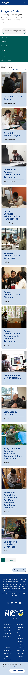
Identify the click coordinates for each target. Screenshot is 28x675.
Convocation (7, 636)
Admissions (7, 627)
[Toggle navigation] (24, 3)
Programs (7, 624)
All (4, 56)
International (8, 60)
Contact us (20, 647)
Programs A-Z (19, 570)
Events (20, 656)
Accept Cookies (17, 670)
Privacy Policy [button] (12, 667)
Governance (7, 650)
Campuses (20, 650)
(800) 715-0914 (14, 618)
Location (4, 50)
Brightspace (20, 624)
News (20, 659)
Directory (21, 653)
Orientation (7, 633)
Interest (3, 41)
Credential (4, 46)
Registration (7, 630)
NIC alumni (7, 653)
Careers (7, 647)
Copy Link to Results (20, 69)
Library (20, 638)
